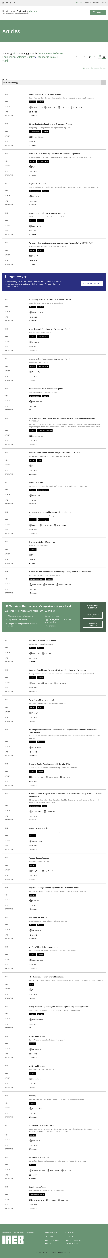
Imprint (46, 1252)
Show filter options (82, 57)
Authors (96, 2)
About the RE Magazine (53, 1240)
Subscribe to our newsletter (93, 624)
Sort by (4, 79)
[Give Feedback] (7, 3)
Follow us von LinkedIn (92, 614)
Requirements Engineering (20, 12)
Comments (87, 2)
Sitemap (39, 1252)
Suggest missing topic (92, 283)
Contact (48, 1244)
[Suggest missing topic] (11, 3)
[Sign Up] (3, 3)
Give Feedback (70, 1237)
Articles (79, 2)
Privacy (53, 1252)
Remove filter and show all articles (95, 68)
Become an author (71, 1244)
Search (103, 2)
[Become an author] (15, 3)
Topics (99, 12)
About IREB (49, 1237)
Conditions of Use (64, 1252)
